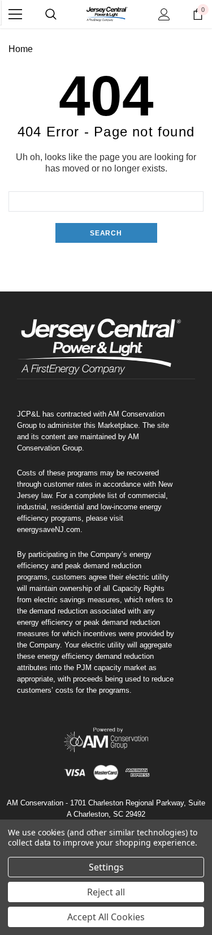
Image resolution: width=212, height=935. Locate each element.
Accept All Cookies (106, 917)
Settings (106, 867)
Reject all (106, 892)
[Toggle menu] (15, 14)
